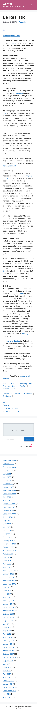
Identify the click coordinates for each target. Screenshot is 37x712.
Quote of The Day (19, 386)
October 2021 (8, 511)
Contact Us (7, 394)
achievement (18, 93)
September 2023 (9, 467)
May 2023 (7, 477)
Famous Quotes (9, 389)
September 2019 (9, 584)
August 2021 (8, 517)
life (4, 271)
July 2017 (6, 664)
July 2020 (7, 557)
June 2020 (7, 561)
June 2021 (7, 524)
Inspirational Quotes (11, 341)
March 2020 (8, 567)
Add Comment (29, 439)
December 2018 (9, 607)
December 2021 (9, 504)
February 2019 (8, 601)
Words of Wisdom (10, 384)
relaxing (25, 334)
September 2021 (9, 514)
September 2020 (9, 551)
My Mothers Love (12, 411)
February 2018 (8, 641)
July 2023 (7, 474)
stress (5, 334)
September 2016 (9, 691)
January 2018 (8, 644)
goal (4, 113)
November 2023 (9, 460)
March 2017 (7, 677)
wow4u (7, 3)
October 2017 (8, 654)
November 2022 (9, 490)
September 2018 (9, 617)
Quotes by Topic (25, 384)
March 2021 (7, 534)
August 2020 (8, 554)
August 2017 (8, 661)
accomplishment (9, 166)
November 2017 (9, 651)
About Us (17, 394)
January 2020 (8, 574)
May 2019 (7, 594)
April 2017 (7, 674)
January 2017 (8, 684)
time (12, 294)
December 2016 (9, 687)
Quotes (6, 405)
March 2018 (7, 637)
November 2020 (9, 544)
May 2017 (7, 671)
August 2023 (8, 470)
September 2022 (9, 494)
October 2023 (8, 464)
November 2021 (9, 507)
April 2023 (7, 480)
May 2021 (7, 527)
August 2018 (8, 621)
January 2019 (8, 604)
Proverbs (6, 386)
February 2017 (8, 681)
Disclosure (7, 396)
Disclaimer (27, 394)
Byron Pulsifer (14, 36)
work (22, 294)
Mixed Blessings (12, 408)
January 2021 (8, 541)
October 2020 (8, 547)
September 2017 (9, 657)
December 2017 (9, 647)
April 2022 (7, 497)
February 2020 (9, 571)
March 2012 (7, 697)
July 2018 (6, 624)
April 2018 (7, 634)
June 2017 (7, 667)
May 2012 (7, 694)
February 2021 (8, 537)
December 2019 (9, 577)
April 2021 (7, 531)
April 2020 (7, 564)
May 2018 (7, 631)
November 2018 (9, 611)
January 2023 (8, 487)
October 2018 (8, 614)
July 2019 (7, 587)
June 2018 (7, 627)
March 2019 (7, 597)
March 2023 (8, 484)
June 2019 (7, 591)
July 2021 (6, 521)
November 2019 (9, 581)
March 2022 (7, 500)
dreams (13, 43)
